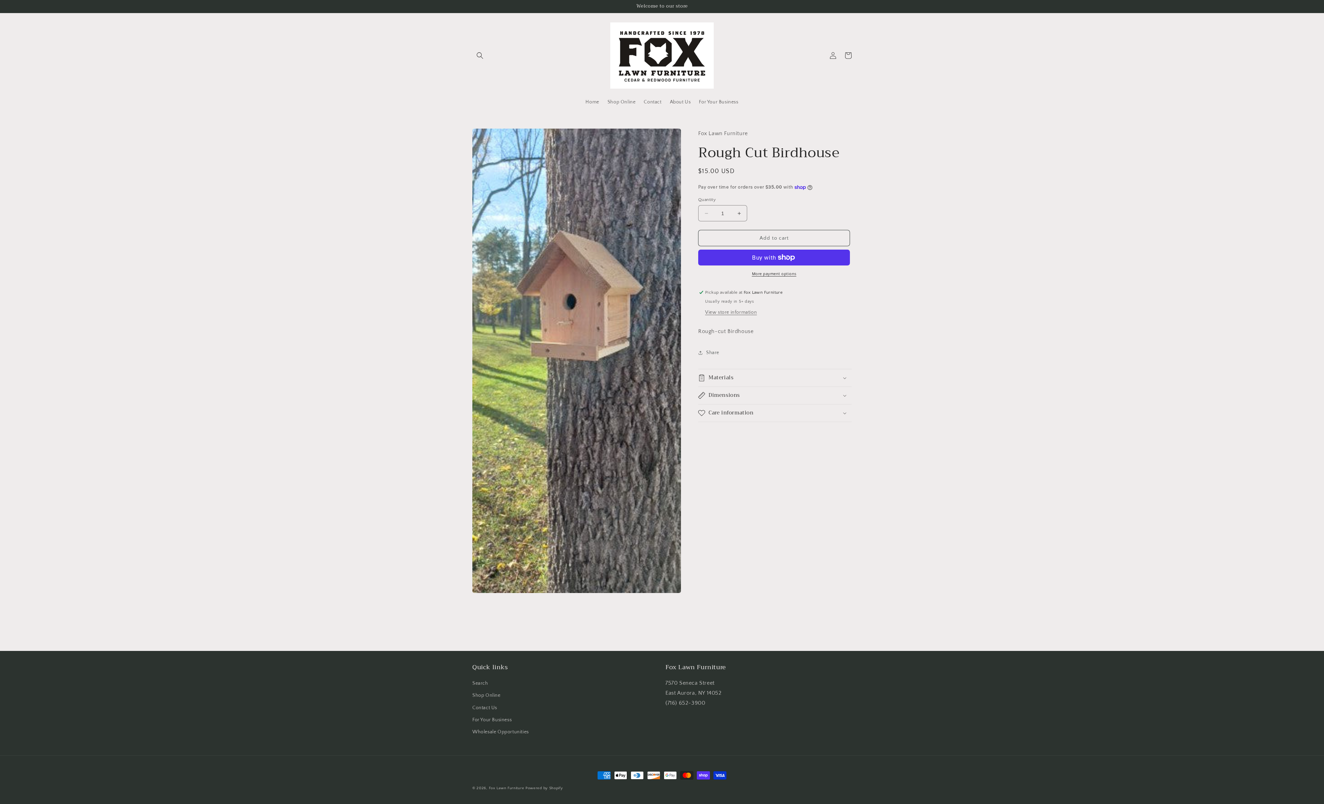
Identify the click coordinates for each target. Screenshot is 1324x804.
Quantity (707, 199)
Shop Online (486, 695)
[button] (480, 55)
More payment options (774, 274)
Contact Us (484, 708)
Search (480, 683)
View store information (731, 312)
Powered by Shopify (544, 788)
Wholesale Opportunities (500, 732)
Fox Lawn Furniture (506, 788)
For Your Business (492, 720)
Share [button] (712, 352)
